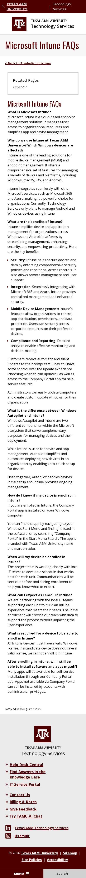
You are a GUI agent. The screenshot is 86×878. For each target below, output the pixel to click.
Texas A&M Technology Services (41, 828)
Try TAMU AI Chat (26, 816)
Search (62, 874)
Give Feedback (23, 809)
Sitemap (70, 853)
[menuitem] (29, 63)
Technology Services (62, 6)
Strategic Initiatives (35, 63)
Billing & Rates (23, 801)
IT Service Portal (25, 784)
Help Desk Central (26, 764)
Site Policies (32, 859)
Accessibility (57, 859)
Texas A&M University (16, 6)
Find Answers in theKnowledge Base (28, 774)
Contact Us (20, 794)
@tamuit (22, 836)
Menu (19, 874)
